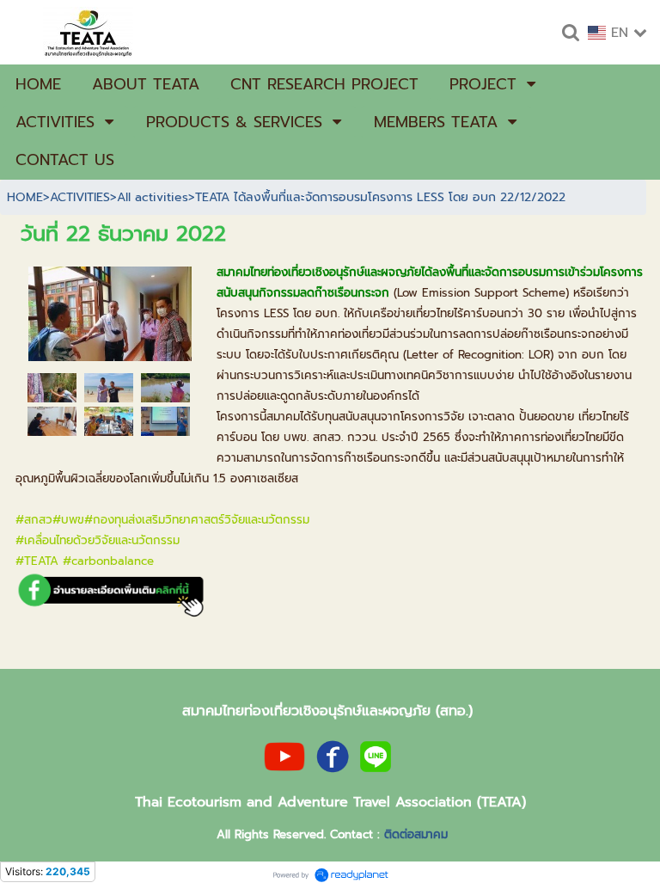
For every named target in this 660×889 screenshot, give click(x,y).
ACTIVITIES (80, 197)
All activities (152, 197)
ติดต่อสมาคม (416, 834)
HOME (25, 197)
